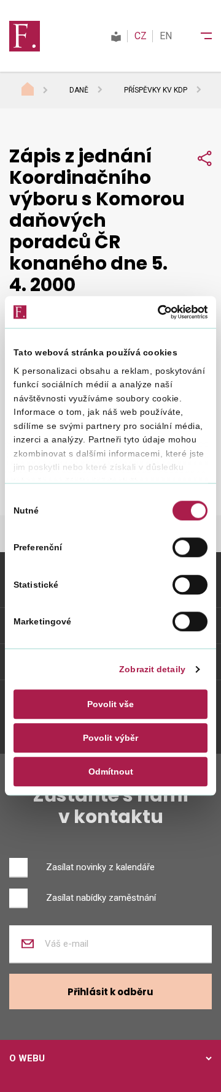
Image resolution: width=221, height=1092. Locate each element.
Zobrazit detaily (152, 669)
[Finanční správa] (24, 35)
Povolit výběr (110, 738)
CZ (140, 36)
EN (166, 36)
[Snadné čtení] (116, 35)
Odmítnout (110, 772)
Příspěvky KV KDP (155, 90)
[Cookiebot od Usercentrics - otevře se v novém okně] (156, 312)
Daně (78, 90)
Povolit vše (110, 704)
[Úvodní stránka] (39, 91)
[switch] (190, 548)
